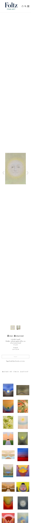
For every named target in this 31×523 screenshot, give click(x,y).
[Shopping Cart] (22, 6)
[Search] (25, 6)
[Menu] (28, 6)
